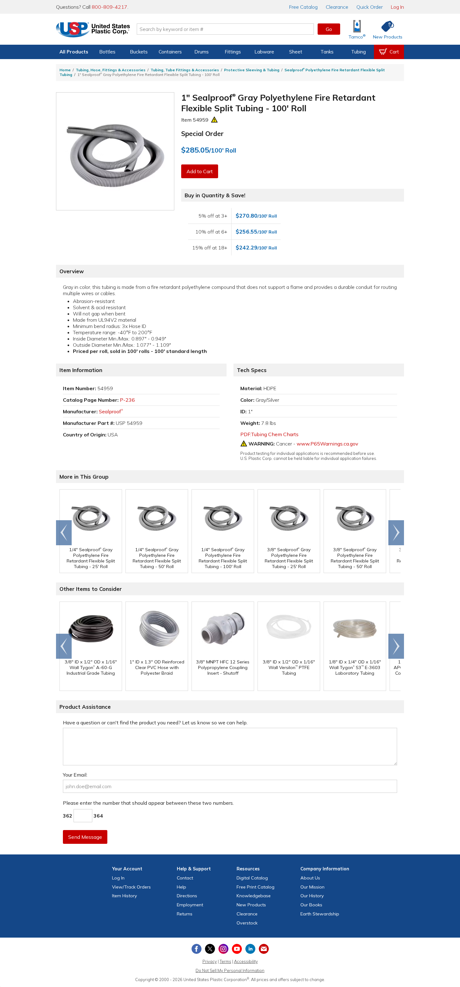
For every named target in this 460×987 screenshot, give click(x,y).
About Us (310, 878)
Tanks (327, 52)
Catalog (303, 7)
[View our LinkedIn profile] (250, 949)
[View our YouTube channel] (237, 949)
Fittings (233, 52)
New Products (251, 905)
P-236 (127, 400)
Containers (170, 52)
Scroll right (396, 532)
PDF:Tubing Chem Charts (269, 434)
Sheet (295, 52)
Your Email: (75, 775)
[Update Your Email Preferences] (264, 949)
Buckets (139, 52)
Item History (124, 896)
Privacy (209, 961)
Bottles (107, 52)
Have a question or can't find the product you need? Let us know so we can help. (155, 722)
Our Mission (312, 887)
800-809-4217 (109, 7)
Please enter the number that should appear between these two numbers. (148, 803)
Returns (184, 914)
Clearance (337, 7)
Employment (190, 905)
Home (65, 70)
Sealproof (111, 411)
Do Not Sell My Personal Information (230, 970)
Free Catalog (255, 887)
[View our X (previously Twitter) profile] (210, 949)
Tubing (358, 52)
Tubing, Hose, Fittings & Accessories (111, 70)
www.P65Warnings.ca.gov (327, 444)
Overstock (247, 923)
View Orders (131, 887)
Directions (187, 896)
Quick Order (369, 7)
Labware (264, 52)
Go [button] (329, 29)
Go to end (64, 532)
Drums (201, 52)
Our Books (311, 905)
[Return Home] (93, 30)
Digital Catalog (252, 878)
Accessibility (246, 961)
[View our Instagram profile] (223, 949)
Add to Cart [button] (200, 171)
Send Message (85, 837)
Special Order (202, 133)
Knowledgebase (254, 896)
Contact (185, 878)
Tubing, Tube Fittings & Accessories (185, 70)
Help (181, 887)
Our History (312, 896)
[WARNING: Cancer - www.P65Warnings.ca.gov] (214, 120)
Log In (397, 7)
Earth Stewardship (319, 914)
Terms (225, 961)
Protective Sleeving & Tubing (251, 70)
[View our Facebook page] (196, 949)
